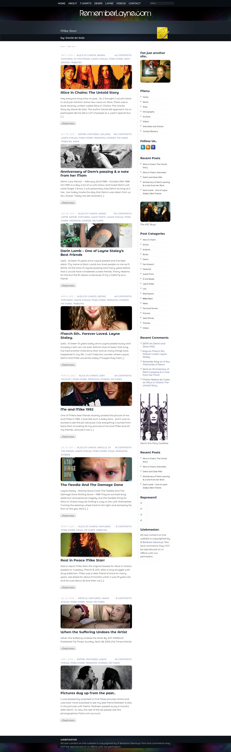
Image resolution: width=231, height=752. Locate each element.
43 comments (123, 55)
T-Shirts (85, 3)
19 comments (123, 447)
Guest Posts (98, 217)
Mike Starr (116, 59)
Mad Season (148, 293)
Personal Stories (105, 138)
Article (102, 447)
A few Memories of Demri (156, 363)
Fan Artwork (148, 264)
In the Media (82, 59)
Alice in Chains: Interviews (154, 172)
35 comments (123, 659)
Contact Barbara (150, 131)
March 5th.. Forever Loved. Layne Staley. (155, 354)
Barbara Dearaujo (153, 542)
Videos (121, 3)
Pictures (122, 138)
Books (101, 55)
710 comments (123, 214)
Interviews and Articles (153, 126)
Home (61, 3)
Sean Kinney (148, 318)
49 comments (123, 296)
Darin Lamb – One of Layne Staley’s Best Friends (155, 192)
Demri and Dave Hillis (152, 177)
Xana (76, 141)
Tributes (76, 62)
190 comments (123, 134)
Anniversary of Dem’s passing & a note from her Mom (156, 184)
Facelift (66, 379)
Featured (67, 59)
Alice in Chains (86, 55)
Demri (98, 3)
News (111, 451)
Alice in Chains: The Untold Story (155, 166)
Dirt (102, 376)
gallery (105, 134)
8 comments (124, 526)
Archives (147, 116)
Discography (148, 111)
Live (144, 288)
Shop (145, 106)
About (72, 3)
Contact (135, 3)
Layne (109, 3)
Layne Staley (99, 59)
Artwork (146, 249)
